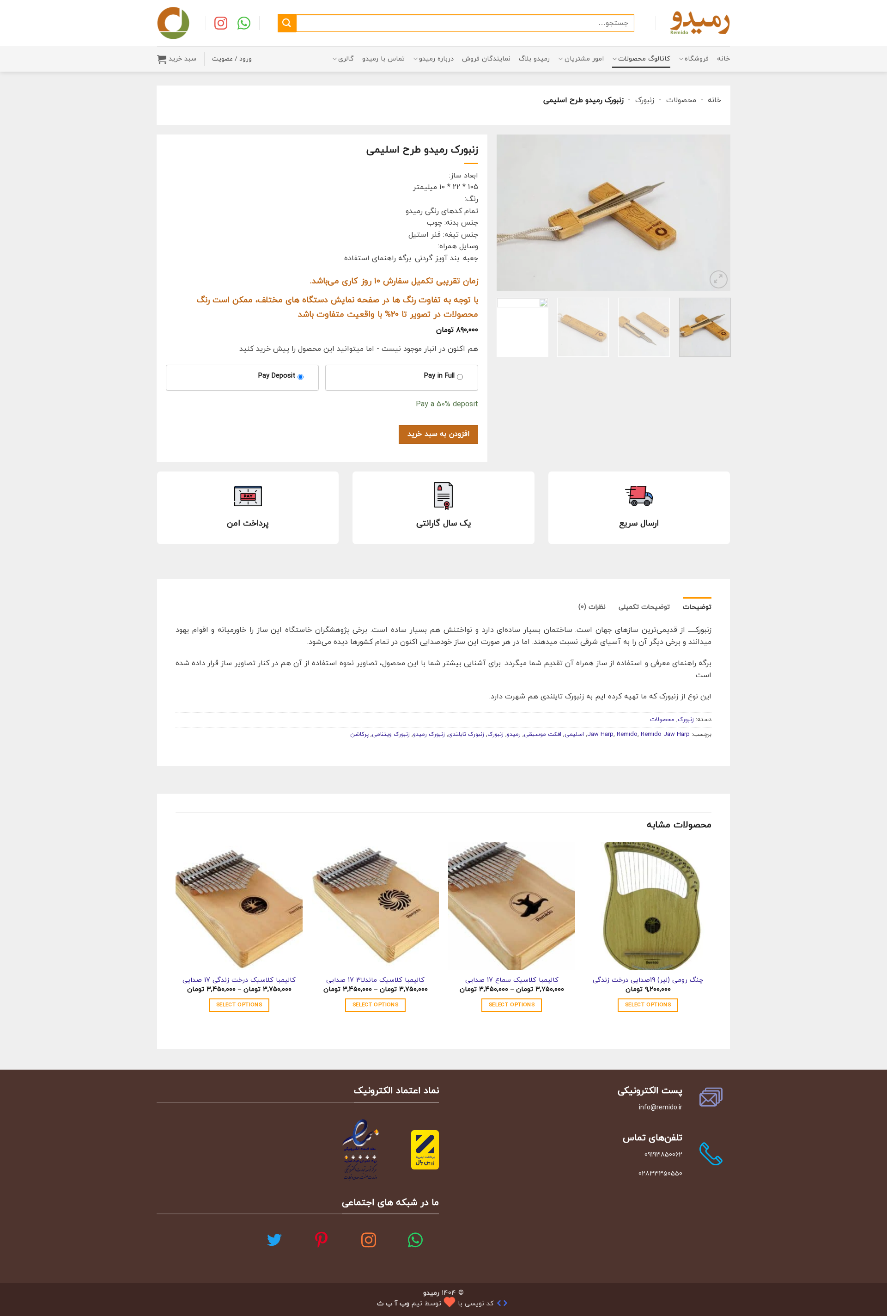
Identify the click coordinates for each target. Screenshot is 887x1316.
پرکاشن (359, 734)
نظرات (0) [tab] (592, 607)
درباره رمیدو (436, 59)
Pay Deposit (276, 376)
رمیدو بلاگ (534, 59)
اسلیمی (574, 734)
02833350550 (660, 1173)
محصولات (681, 100)
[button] (176, 59)
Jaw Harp (600, 734)
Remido (627, 734)
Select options (648, 1005)
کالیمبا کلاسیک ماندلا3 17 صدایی (375, 980)
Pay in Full (439, 376)
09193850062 (663, 1155)
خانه (723, 59)
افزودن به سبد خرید (438, 434)
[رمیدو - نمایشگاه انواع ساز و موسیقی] (700, 23)
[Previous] (714, 212)
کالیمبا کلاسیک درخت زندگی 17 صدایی (239, 980)
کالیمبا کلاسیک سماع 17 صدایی (512, 980)
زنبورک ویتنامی (391, 734)
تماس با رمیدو (383, 59)
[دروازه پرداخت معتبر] (425, 1149)
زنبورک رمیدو (429, 734)
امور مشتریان (584, 59)
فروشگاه (697, 59)
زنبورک (644, 100)
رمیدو (514, 734)
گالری (346, 59)
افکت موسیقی (542, 734)
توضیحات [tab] (697, 607)
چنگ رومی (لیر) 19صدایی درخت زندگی (648, 980)
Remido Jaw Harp (665, 734)
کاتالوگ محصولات (644, 59)
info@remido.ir (660, 1107)
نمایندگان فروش (486, 59)
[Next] (506, 212)
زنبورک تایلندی (466, 734)
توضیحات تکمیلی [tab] (644, 607)
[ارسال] (287, 23)
